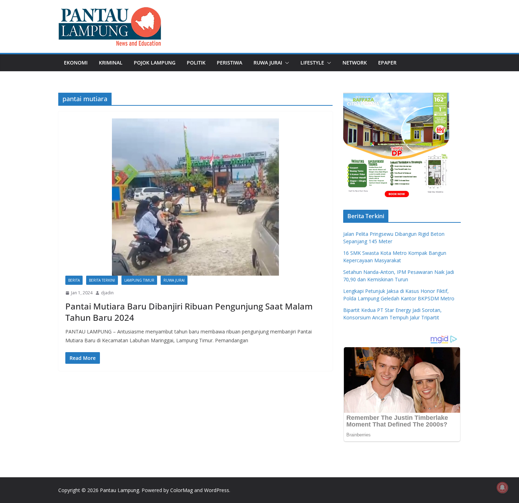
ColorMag (181, 490)
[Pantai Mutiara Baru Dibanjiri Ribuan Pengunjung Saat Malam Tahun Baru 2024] (195, 196)
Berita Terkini (102, 280)
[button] (285, 63)
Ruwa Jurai (267, 62)
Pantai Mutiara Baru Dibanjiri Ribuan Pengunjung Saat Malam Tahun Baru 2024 (189, 311)
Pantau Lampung (119, 490)
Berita (74, 280)
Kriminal (111, 62)
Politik (196, 62)
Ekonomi (76, 62)
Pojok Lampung (154, 62)
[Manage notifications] (502, 487)
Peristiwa (229, 62)
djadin (107, 293)
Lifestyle (312, 62)
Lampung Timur (139, 280)
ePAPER (387, 62)
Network (354, 62)
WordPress (216, 490)
